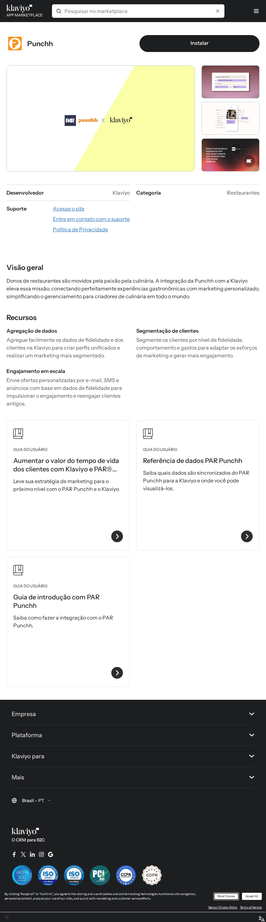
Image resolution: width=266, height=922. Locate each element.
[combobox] (138, 11)
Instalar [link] (199, 43)
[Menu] (256, 11)
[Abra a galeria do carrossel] (101, 118)
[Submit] (58, 11)
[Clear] (217, 11)
